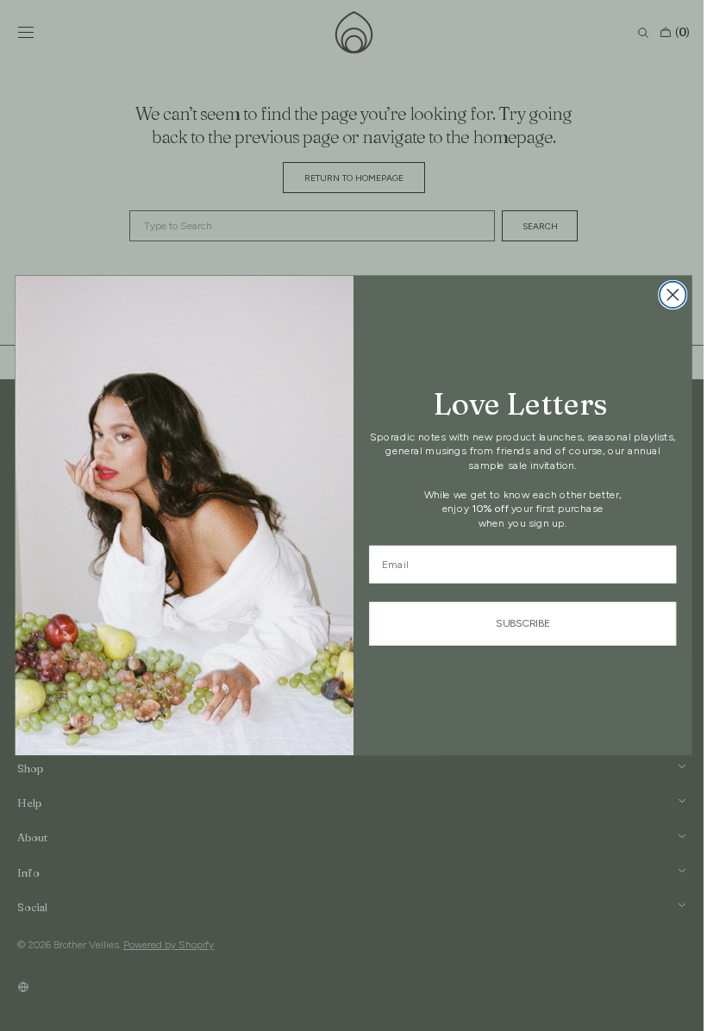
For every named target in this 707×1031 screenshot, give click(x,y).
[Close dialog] (667, 295)
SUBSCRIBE (516, 623)
